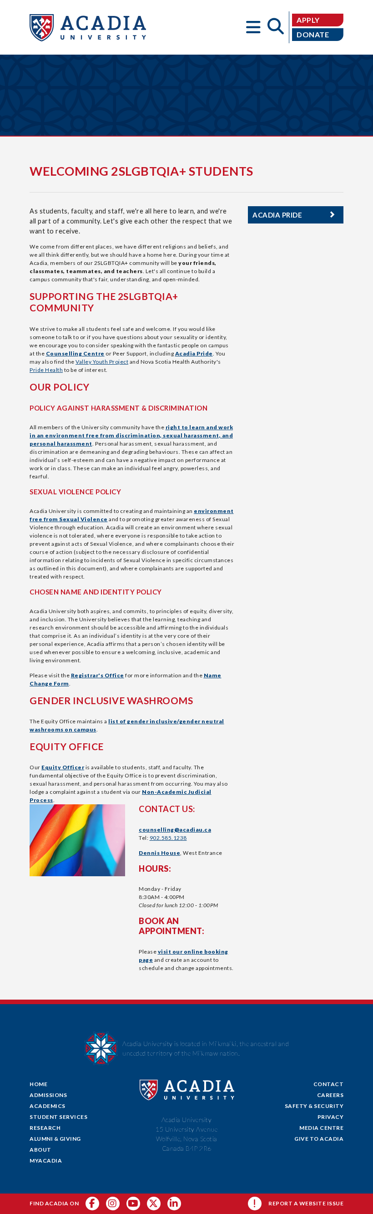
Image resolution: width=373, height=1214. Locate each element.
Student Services (58, 1116)
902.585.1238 (168, 837)
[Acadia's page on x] (133, 1203)
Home (38, 1084)
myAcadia (46, 1160)
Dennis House (159, 852)
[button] (254, 27)
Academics (48, 1105)
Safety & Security (314, 1105)
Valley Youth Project (102, 361)
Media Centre (321, 1127)
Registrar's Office (97, 675)
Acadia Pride (194, 353)
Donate (313, 34)
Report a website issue (305, 1203)
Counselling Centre (75, 353)
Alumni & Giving (55, 1138)
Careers (330, 1095)
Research (45, 1127)
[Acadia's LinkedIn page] (174, 1203)
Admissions (48, 1095)
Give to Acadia (318, 1138)
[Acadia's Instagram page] (113, 1203)
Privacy (331, 1116)
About (40, 1149)
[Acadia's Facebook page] (92, 1203)
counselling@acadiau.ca (175, 829)
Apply (308, 19)
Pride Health (46, 369)
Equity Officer (62, 767)
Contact (328, 1084)
